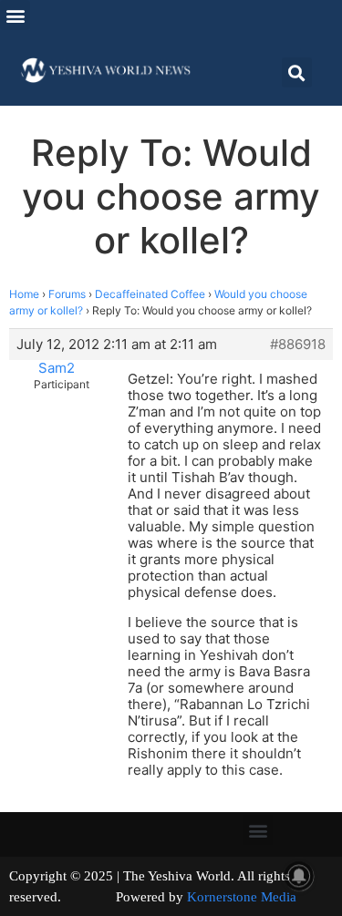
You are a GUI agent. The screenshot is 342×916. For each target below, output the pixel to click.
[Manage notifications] (299, 875)
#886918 (298, 344)
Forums (67, 294)
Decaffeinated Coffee (150, 294)
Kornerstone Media (241, 897)
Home (24, 294)
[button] (15, 15)
